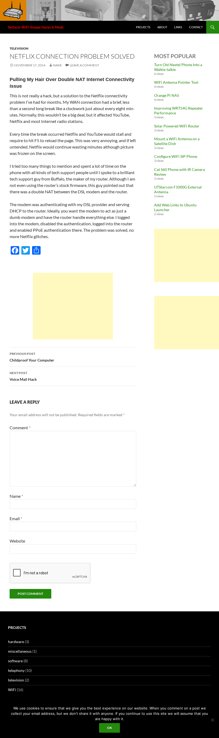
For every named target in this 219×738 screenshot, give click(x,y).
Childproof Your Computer (32, 357)
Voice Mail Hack (23, 376)
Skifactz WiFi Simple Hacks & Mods (36, 27)
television (19, 48)
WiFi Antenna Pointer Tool (176, 82)
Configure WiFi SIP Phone (175, 156)
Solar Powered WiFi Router (177, 126)
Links (178, 27)
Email (16, 518)
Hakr (57, 65)
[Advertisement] (73, 306)
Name (16, 496)
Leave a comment (84, 65)
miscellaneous (20, 651)
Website (17, 540)
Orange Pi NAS (166, 95)
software (15, 661)
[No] (212, 720)
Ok (109, 728)
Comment (20, 427)
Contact (196, 27)
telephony (16, 670)
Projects (143, 27)
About (162, 27)
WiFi (12, 689)
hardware (16, 641)
